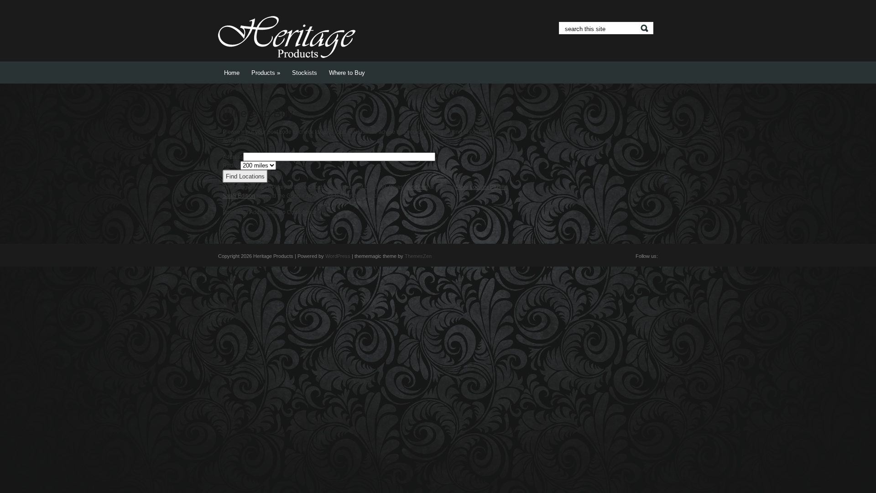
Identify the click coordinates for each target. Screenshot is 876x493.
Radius (231, 166)
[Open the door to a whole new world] (286, 60)
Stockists (304, 72)
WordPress (337, 256)
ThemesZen (418, 256)
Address (233, 157)
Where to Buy (347, 72)
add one (417, 187)
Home (232, 72)
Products (265, 72)
